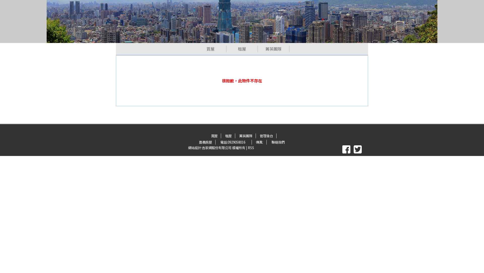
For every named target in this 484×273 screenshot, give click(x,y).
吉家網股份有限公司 (216, 147)
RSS (251, 147)
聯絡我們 (278, 142)
